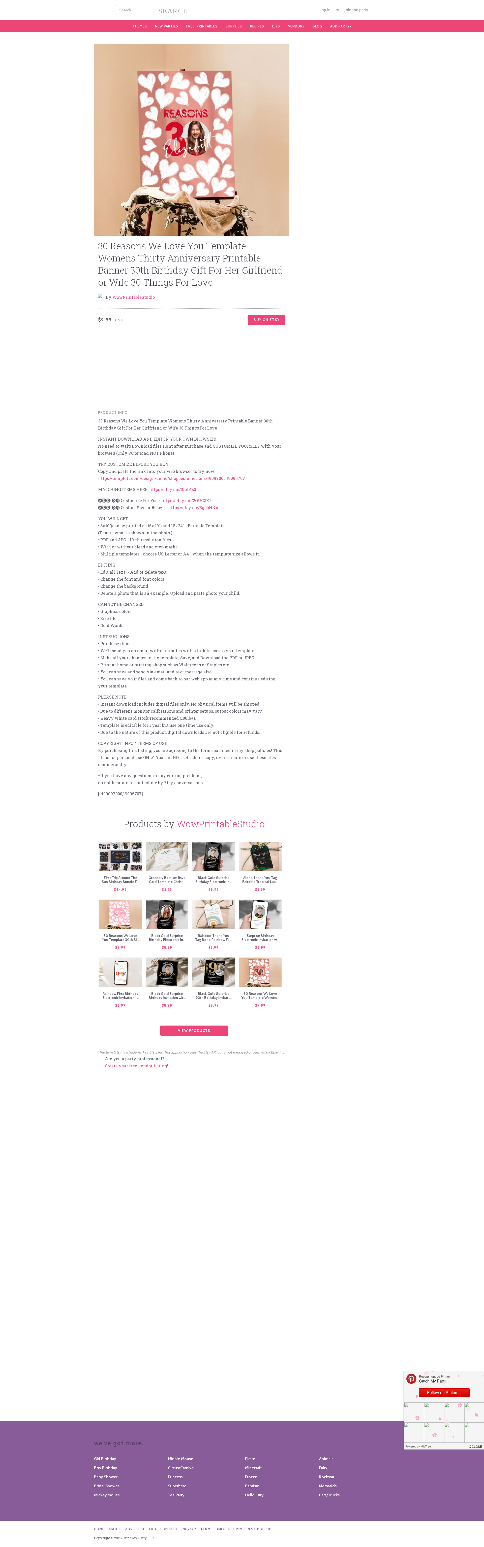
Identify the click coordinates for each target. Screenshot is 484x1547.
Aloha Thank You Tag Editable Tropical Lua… (260, 879)
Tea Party (176, 1495)
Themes (140, 26)
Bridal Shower (106, 1486)
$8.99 (213, 889)
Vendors (296, 26)
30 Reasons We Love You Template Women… (260, 995)
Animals (326, 1458)
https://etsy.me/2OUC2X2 (186, 500)
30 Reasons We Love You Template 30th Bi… (120, 937)
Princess (175, 1476)
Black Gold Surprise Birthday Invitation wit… (167, 995)
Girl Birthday (105, 1458)
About (115, 1529)
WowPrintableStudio (133, 297)
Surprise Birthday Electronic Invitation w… (260, 937)
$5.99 (167, 889)
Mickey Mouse (107, 1495)
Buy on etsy (267, 319)
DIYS (276, 26)
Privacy (189, 1529)
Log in (324, 10)
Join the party (356, 10)
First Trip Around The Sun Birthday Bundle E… (120, 879)
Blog (317, 26)
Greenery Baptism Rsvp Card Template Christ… (167, 879)
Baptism (252, 1486)
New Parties (166, 26)
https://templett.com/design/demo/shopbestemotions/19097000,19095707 (171, 478)
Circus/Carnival (181, 1467)
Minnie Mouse (180, 1458)
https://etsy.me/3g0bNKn (193, 507)
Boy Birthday (105, 1467)
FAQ (152, 1529)
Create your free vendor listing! (136, 1065)
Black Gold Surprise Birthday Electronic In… (213, 879)
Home (99, 1529)
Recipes (257, 26)
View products (194, 1030)
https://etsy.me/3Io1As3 (172, 489)
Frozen (251, 1476)
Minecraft (253, 1467)
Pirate (250, 1458)
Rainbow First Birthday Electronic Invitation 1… (120, 995)
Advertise (135, 1529)
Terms (206, 1529)
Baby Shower (105, 1476)
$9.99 (120, 947)
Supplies (234, 26)
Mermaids (328, 1486)
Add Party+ (341, 26)
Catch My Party (242, 10)
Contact (169, 1529)
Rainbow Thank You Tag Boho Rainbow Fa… (213, 937)
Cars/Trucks (329, 1495)
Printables (202, 26)
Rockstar (326, 1476)
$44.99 (120, 889)
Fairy (323, 1467)
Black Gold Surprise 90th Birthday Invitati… (213, 995)
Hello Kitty (254, 1495)
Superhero (177, 1486)
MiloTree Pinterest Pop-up (244, 1529)
